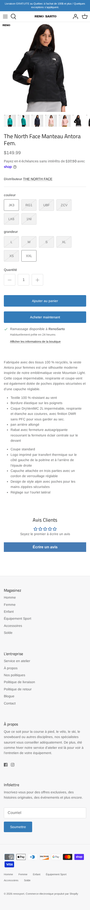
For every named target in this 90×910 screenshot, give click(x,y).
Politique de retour (18, 689)
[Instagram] (12, 765)
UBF (46, 205)
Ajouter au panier (45, 301)
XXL (29, 256)
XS (11, 256)
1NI (29, 219)
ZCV (64, 205)
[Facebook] (5, 765)
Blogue (9, 696)
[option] (45, 67)
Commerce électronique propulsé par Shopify (52, 893)
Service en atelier (17, 661)
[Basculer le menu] (5, 16)
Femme (10, 605)
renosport (18, 893)
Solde (8, 633)
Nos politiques (14, 675)
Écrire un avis (45, 547)
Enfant (9, 611)
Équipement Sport (17, 618)
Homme (10, 597)
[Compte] (74, 16)
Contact (10, 703)
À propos (11, 668)
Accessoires (13, 626)
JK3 (11, 205)
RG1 (28, 205)
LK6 (11, 219)
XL (64, 242)
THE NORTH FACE (37, 179)
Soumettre (18, 827)
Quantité (10, 270)
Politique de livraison (19, 682)
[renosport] (45, 16)
